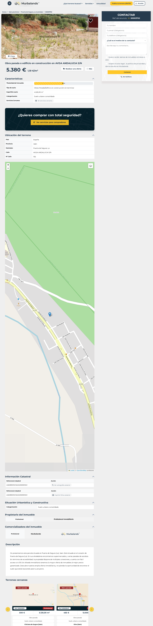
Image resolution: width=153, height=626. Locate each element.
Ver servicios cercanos (44, 101)
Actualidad (101, 4)
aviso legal (120, 64)
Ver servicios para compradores (50, 122)
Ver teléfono (127, 77)
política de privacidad (136, 64)
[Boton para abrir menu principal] (9, 3)
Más (89, 69)
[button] (89, 3)
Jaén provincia (14, 12)
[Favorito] (90, 20)
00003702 (48, 12)
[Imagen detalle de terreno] (49, 36)
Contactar (127, 72)
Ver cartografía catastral (62, 485)
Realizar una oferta (73, 69)
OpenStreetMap (81, 470)
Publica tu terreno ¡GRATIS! (121, 3)
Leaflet (72, 470)
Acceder (140, 3)
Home (4, 12)
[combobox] (126, 41)
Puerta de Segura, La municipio (32, 12)
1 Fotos (12, 56)
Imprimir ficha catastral (62, 495)
